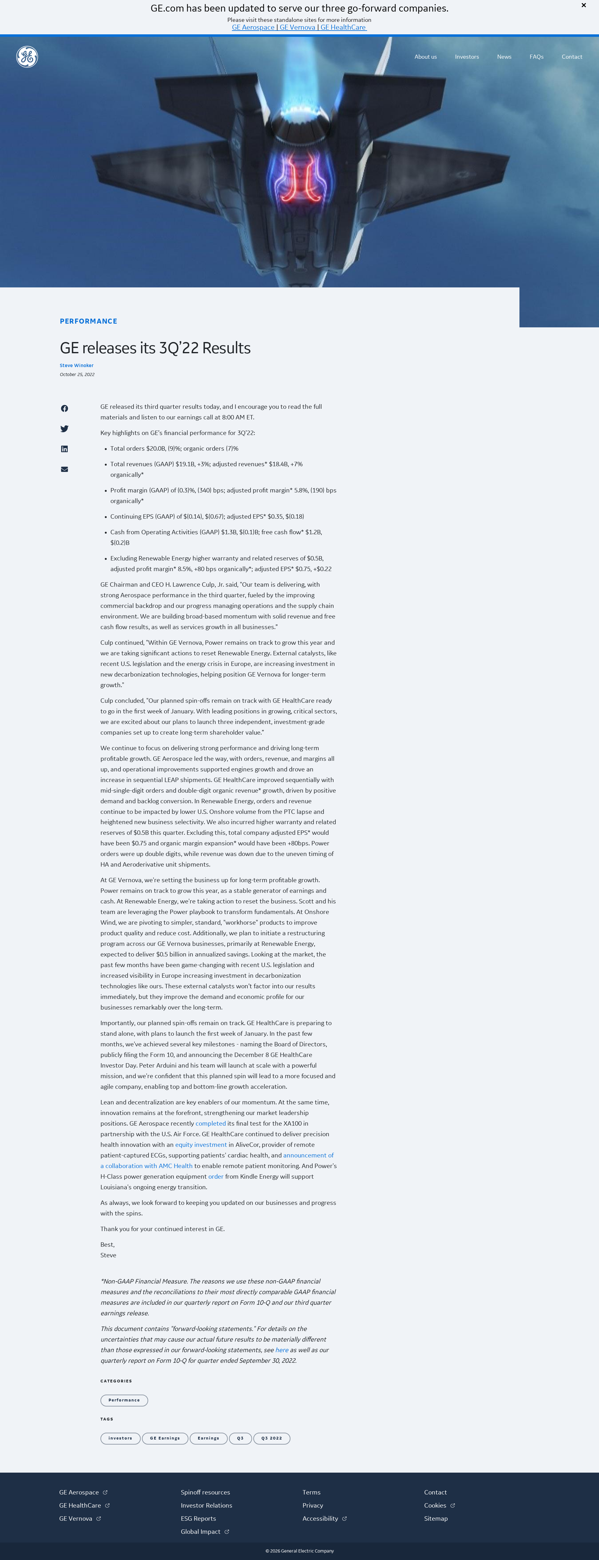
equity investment (201, 1145)
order (216, 1176)
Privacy (313, 1505)
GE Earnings (165, 1438)
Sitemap (436, 1518)
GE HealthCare (343, 27)
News (504, 57)
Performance (124, 1400)
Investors (467, 57)
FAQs (537, 57)
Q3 (240, 1438)
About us (426, 57)
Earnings (209, 1438)
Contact (572, 57)
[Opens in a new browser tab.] (77, 408)
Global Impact (205, 1531)
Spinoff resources (205, 1492)
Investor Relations (206, 1505)
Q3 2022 (271, 1438)
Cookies (439, 1505)
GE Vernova (297, 27)
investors (121, 1438)
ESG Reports (198, 1518)
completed (211, 1123)
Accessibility (325, 1518)
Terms (312, 1492)
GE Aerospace (253, 27)
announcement (305, 1155)
